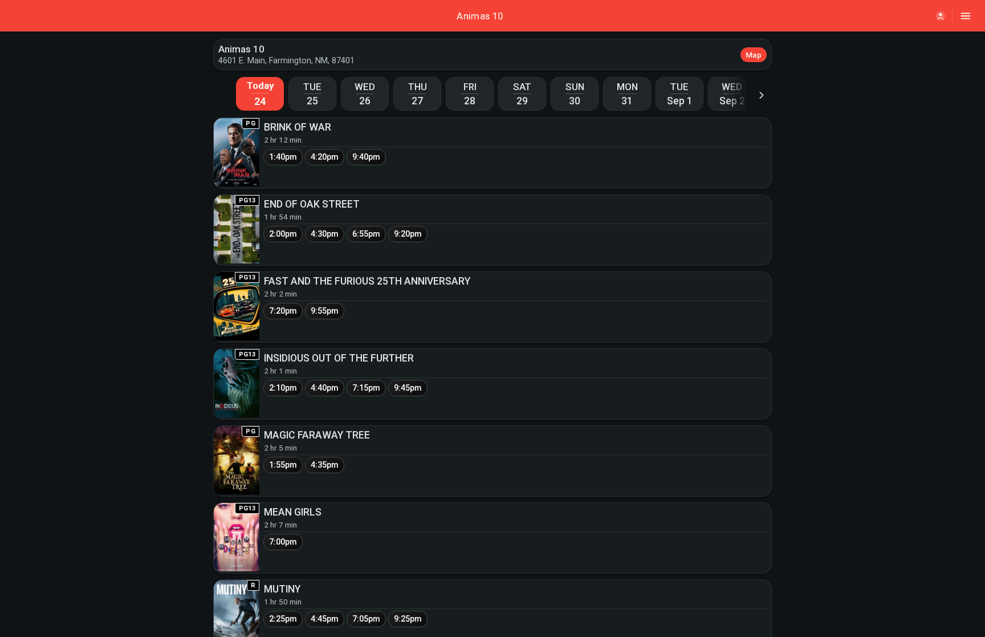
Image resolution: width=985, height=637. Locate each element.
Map (754, 54)
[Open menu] (965, 16)
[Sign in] (940, 16)
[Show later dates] (761, 95)
